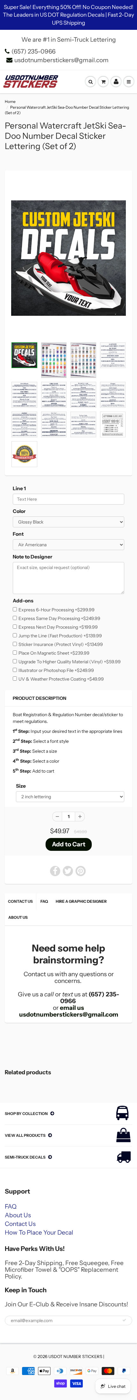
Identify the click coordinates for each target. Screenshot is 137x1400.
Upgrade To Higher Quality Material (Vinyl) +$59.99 (69, 662)
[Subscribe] (124, 1320)
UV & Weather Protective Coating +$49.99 (61, 679)
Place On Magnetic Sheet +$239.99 (54, 653)
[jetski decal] (68, 258)
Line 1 (19, 488)
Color (19, 511)
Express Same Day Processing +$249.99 (59, 618)
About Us (18, 917)
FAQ (44, 901)
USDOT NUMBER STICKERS (75, 1356)
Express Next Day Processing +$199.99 (58, 627)
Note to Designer (32, 557)
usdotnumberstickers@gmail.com (61, 60)
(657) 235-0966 (33, 51)
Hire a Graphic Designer (81, 901)
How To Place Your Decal (39, 1232)
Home (10, 101)
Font (18, 534)
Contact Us (20, 901)
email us (72, 1007)
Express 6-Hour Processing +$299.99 (56, 610)
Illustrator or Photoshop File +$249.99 (56, 670)
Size (21, 786)
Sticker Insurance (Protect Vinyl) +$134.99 (60, 644)
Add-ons (23, 601)
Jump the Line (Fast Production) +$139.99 (60, 636)
